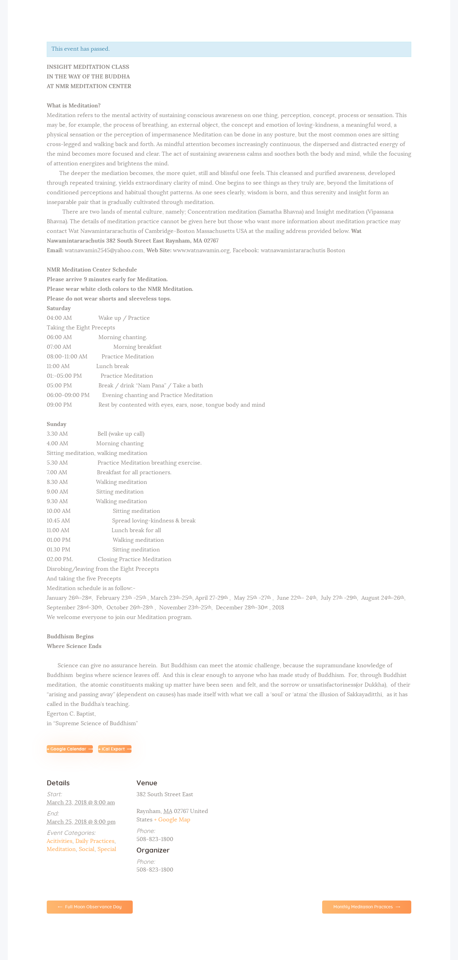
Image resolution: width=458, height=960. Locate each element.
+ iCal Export (111, 749)
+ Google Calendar (66, 749)
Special (107, 849)
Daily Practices (94, 841)
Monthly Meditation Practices (363, 907)
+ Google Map (172, 820)
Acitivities (59, 841)
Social (86, 849)
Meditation (61, 849)
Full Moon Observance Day (93, 907)
